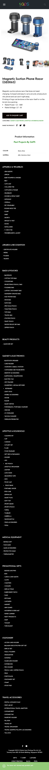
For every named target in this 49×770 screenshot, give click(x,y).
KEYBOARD (8, 388)
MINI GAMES (8, 607)
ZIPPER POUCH (9, 327)
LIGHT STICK (8, 391)
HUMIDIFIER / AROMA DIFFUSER (14, 385)
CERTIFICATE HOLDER (10, 249)
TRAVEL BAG (8, 315)
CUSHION (7, 442)
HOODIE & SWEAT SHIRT (12, 196)
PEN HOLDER (8, 667)
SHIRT (6, 214)
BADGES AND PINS (10, 570)
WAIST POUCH (8, 321)
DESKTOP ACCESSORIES (11, 373)
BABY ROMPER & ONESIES (12, 177)
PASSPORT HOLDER (10, 717)
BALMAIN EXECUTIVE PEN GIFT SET (15, 645)
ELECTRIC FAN (9, 379)
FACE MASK (7, 545)
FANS (6, 595)
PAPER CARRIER (9, 613)
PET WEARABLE (9, 205)
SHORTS (7, 217)
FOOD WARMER (9, 451)
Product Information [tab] (24, 137)
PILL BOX (7, 720)
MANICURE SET (8, 344)
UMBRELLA (7, 516)
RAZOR (6, 401)
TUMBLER (7, 513)
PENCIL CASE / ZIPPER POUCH (14, 670)
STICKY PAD (8, 685)
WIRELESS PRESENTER (11, 419)
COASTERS (7, 583)
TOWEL (6, 510)
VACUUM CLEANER (10, 416)
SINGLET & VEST (9, 221)
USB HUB (7, 410)
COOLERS (7, 586)
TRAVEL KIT (8, 723)
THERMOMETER (9, 554)
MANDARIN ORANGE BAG (12, 293)
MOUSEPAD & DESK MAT (11, 610)
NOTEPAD (7, 658)
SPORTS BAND (8, 504)
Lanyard (33, 758)
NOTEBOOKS (8, 664)
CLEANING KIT (8, 436)
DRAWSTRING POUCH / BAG (13, 284)
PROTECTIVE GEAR (10, 551)
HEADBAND (8, 193)
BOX (5, 574)
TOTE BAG (7, 312)
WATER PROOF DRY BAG (12, 324)
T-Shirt (23, 758)
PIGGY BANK (9, 485)
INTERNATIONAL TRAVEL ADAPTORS (15, 708)
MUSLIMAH (7, 199)
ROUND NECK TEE (10, 208)
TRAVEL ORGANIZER (11, 727)
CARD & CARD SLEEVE (11, 577)
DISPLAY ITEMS (9, 589)
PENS (6, 673)
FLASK (6, 448)
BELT (5, 181)
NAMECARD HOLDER (11, 661)
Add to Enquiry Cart (14, 115)
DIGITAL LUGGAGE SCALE (12, 702)
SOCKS (6, 224)
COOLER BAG (8, 281)
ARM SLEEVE (8, 171)
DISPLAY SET (8, 648)
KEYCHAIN (7, 598)
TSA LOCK (7, 733)
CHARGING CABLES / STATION (13, 367)
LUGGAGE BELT (9, 711)
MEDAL (6, 252)
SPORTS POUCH (9, 507)
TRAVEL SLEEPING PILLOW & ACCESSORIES (17, 730)
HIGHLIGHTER (8, 655)
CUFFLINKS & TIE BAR (11, 190)
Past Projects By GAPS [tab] (24, 142)
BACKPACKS (8, 275)
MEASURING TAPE (10, 476)
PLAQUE (6, 255)
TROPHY (6, 259)
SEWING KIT (8, 494)
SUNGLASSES (8, 227)
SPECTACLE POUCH (10, 306)
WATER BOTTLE (9, 519)
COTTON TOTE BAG (10, 278)
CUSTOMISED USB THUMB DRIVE (14, 370)
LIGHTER (7, 470)
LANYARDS (7, 601)
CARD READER (9, 364)
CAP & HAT (7, 184)
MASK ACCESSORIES (10, 548)
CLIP (5, 439)
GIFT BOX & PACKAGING (12, 454)
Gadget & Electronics (17, 120)
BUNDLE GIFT (8, 542)
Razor (41, 120)
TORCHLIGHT (8, 626)
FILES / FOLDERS (9, 652)
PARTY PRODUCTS (10, 617)
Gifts (15, 758)
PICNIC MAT (8, 482)
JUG (5, 460)
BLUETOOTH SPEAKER (11, 360)
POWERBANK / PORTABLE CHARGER (16, 407)
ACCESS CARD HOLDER (11, 642)
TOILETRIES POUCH (10, 309)
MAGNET (7, 604)
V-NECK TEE (8, 230)
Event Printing (17, 761)
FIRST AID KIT (8, 705)
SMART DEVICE (9, 404)
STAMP (6, 682)
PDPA (35, 761)
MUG (6, 479)
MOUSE (6, 398)
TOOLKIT (7, 623)
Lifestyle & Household (32, 120)
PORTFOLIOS (8, 676)
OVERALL (7, 202)
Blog (28, 761)
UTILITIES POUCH (9, 318)
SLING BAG (7, 303)
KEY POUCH (9, 463)
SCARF (6, 211)
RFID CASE (7, 491)
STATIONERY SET (9, 679)
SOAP (6, 620)
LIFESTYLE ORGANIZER (11, 467)
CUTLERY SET (8, 445)
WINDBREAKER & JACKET (12, 233)
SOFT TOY (7, 501)
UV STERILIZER (9, 413)
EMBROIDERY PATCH (10, 592)
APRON (6, 174)
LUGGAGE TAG (9, 714)
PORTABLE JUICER (10, 488)
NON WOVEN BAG (10, 297)
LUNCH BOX (8, 473)
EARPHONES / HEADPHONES (13, 376)
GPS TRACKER (8, 382)
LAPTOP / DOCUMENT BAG (13, 290)
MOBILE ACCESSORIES (11, 394)
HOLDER (7, 457)
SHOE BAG (7, 300)
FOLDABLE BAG (9, 287)
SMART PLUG (8, 497)
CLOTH (6, 580)
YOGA (6, 525)
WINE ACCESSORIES (10, 522)
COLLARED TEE (9, 187)
